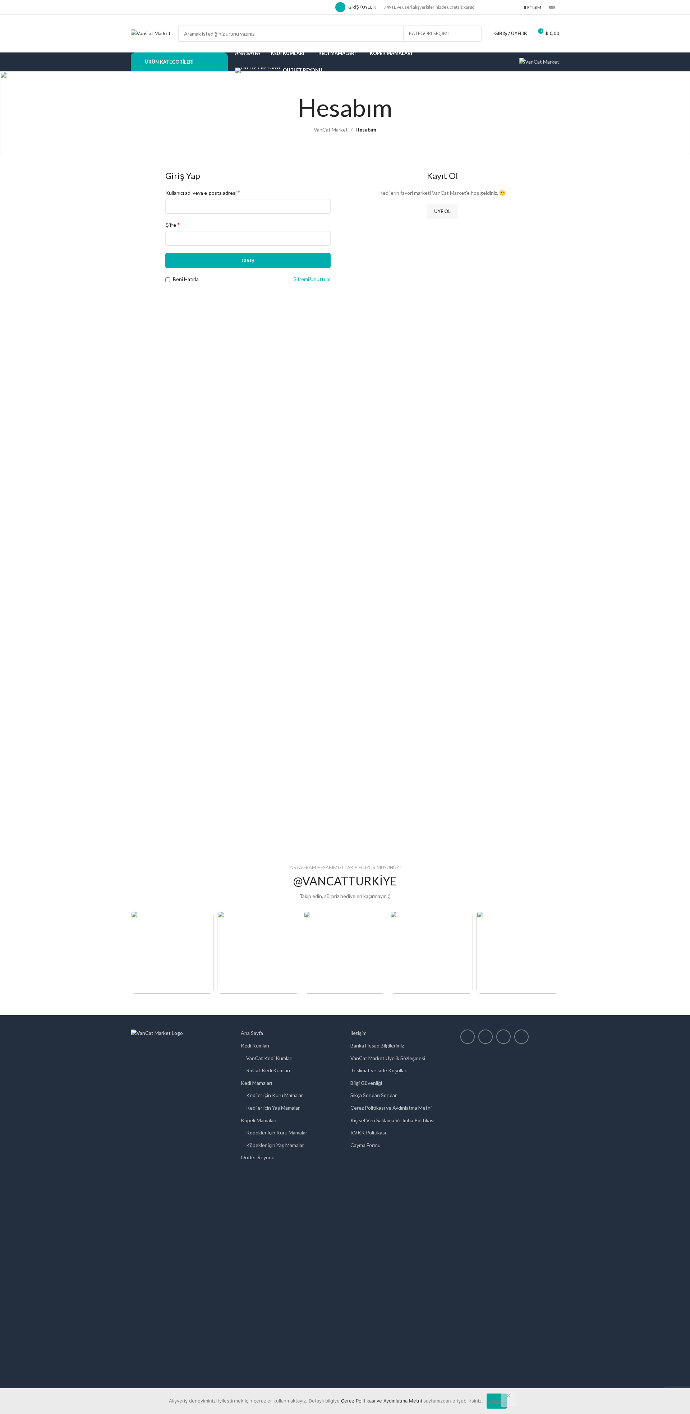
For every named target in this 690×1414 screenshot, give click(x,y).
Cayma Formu (365, 1145)
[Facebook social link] (486, 7)
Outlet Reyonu (258, 1157)
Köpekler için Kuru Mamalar (276, 1132)
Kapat (496, 1401)
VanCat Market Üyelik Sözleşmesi (387, 1058)
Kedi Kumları (255, 1045)
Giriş (248, 260)
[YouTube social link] (512, 7)
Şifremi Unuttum (312, 279)
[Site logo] (151, 33)
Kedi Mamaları (256, 1083)
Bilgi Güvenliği (366, 1083)
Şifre (172, 224)
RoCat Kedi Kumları (268, 1070)
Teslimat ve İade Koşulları (379, 1070)
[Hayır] (508, 1399)
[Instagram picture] (172, 952)
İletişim (358, 1033)
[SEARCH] (473, 34)
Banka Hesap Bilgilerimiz (377, 1045)
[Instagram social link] (503, 7)
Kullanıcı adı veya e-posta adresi (202, 192)
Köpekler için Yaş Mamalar (275, 1145)
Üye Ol (442, 211)
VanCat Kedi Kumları (269, 1058)
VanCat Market (331, 129)
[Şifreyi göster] (323, 238)
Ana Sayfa (252, 1033)
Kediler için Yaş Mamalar (273, 1108)
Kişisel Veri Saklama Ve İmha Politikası (392, 1120)
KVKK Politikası (368, 1132)
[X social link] (495, 7)
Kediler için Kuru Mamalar (274, 1095)
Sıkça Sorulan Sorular (373, 1095)
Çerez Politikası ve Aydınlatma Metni (391, 1108)
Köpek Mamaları (258, 1120)
